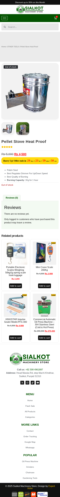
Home (3, 47)
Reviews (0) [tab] (12, 198)
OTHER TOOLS (13, 47)
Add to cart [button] (15, 286)
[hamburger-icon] (4, 18)
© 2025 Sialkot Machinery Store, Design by (26, 486)
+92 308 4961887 (34, 369)
